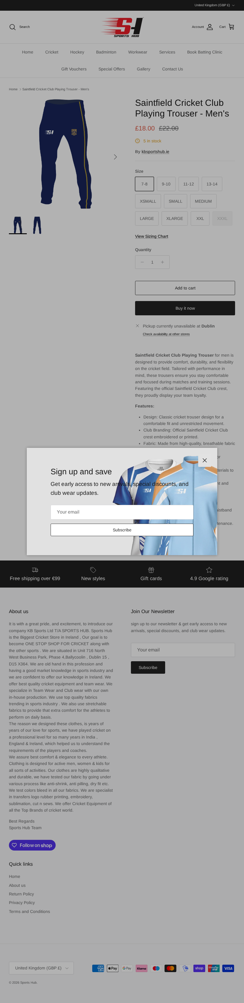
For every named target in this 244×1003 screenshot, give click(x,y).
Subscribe (122, 530)
